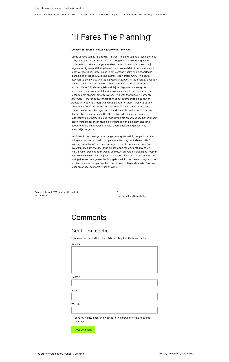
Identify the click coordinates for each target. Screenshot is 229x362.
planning (121, 196)
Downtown (103, 14)
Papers (115, 14)
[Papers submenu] (119, 14)
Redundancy (130, 14)
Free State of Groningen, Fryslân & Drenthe (59, 8)
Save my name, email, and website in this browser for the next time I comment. (113, 319)
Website (75, 304)
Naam (75, 277)
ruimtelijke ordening (70, 192)
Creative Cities (87, 14)
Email (75, 290)
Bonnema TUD (69, 14)
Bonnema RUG (51, 14)
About (38, 14)
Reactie (76, 244)
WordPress (188, 353)
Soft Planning (145, 14)
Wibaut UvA (161, 14)
